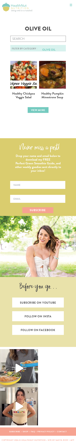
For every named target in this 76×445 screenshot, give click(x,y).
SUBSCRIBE (38, 210)
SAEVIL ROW (62, 440)
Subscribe (14, 431)
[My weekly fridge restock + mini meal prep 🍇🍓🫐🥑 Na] (19, 406)
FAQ (33, 431)
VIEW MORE (38, 110)
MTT (72, 440)
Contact (62, 431)
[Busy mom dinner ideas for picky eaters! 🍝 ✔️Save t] (19, 368)
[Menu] (71, 5)
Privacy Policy (46, 431)
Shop (25, 431)
